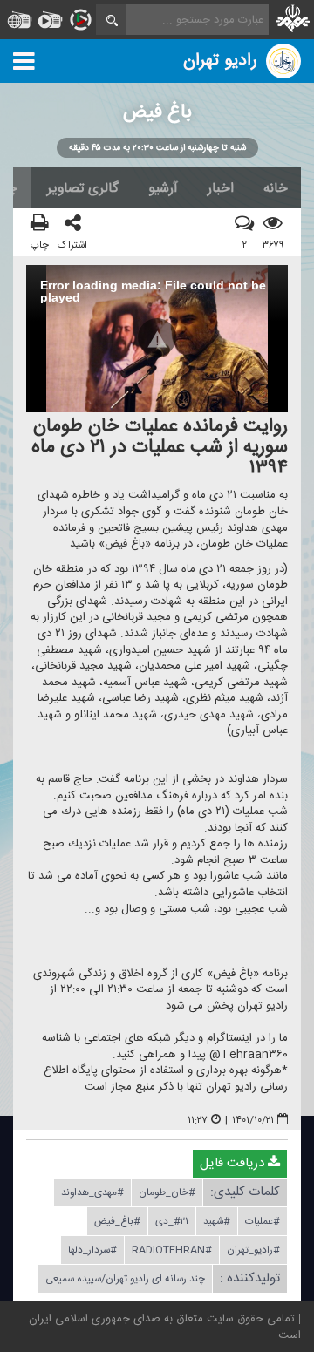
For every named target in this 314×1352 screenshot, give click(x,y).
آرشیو (163, 188)
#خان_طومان (167, 1192)
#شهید (216, 1221)
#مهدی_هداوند (92, 1192)
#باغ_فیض (117, 1221)
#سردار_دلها (92, 1250)
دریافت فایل (234, 1163)
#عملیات (262, 1221)
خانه (275, 188)
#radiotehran (172, 1250)
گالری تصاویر (83, 188)
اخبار (221, 188)
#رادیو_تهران (253, 1250)
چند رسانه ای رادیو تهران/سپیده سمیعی (125, 1278)
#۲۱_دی (171, 1221)
